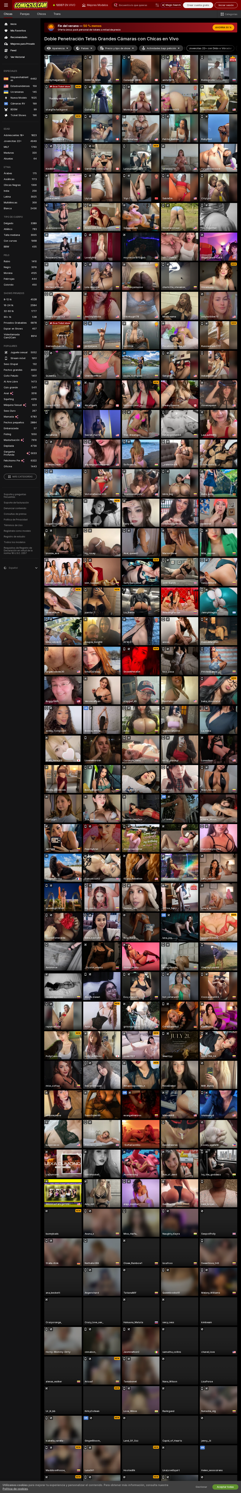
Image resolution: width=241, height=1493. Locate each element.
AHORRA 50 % (223, 27)
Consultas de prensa (15, 514)
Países (85, 48)
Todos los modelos (14, 542)
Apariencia (58, 48)
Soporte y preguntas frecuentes (15, 495)
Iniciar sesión (226, 5)
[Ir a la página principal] (31, 5)
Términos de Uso (13, 525)
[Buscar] (157, 5)
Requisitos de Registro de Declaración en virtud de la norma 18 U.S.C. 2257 (18, 551)
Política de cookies (15, 1488)
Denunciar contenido (15, 508)
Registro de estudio (14, 536)
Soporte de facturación (16, 502)
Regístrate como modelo (17, 531)
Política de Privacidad (15, 519)
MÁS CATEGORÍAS (22, 476)
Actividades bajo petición (161, 48)
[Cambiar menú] (6, 5)
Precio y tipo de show (117, 48)
